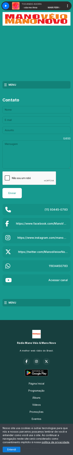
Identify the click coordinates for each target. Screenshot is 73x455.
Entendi (11, 449)
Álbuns (36, 397)
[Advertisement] (36, 52)
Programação (36, 390)
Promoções (36, 411)
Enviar (12, 193)
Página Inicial (36, 383)
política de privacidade (55, 442)
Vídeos (36, 404)
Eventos (36, 418)
